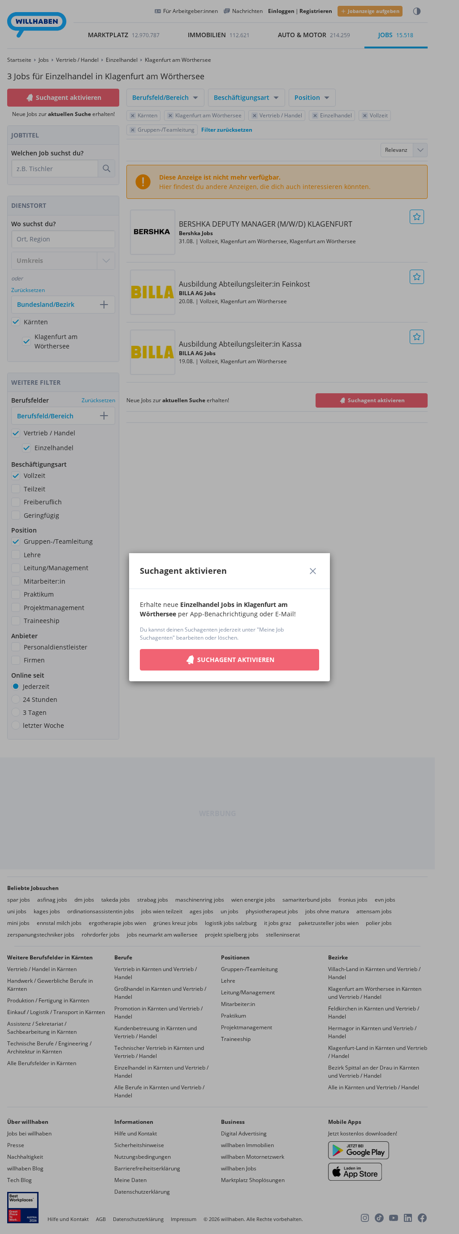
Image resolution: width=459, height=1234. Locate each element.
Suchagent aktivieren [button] (235, 659)
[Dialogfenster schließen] (313, 571)
